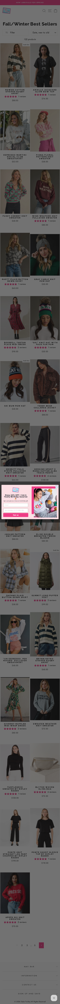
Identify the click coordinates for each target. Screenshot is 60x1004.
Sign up (16, 515)
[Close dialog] (56, 486)
